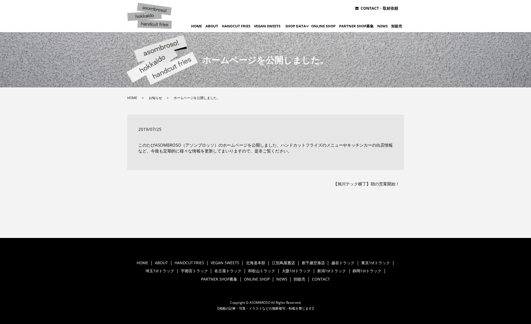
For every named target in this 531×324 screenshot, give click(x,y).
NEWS (382, 26)
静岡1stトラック (367, 270)
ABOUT (211, 26)
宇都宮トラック (194, 270)
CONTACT (321, 279)
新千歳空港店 (313, 262)
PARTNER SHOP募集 (356, 26)
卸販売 (396, 26)
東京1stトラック (375, 262)
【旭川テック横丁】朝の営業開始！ (366, 183)
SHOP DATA (295, 26)
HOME (196, 26)
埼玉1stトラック (159, 270)
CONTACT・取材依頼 (379, 8)
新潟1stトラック (331, 270)
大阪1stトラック (296, 270)
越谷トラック (343, 262)
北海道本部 (255, 262)
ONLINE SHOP (323, 26)
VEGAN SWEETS (267, 26)
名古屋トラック (227, 270)
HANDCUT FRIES (236, 26)
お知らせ (155, 97)
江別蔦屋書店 (283, 262)
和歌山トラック (261, 270)
